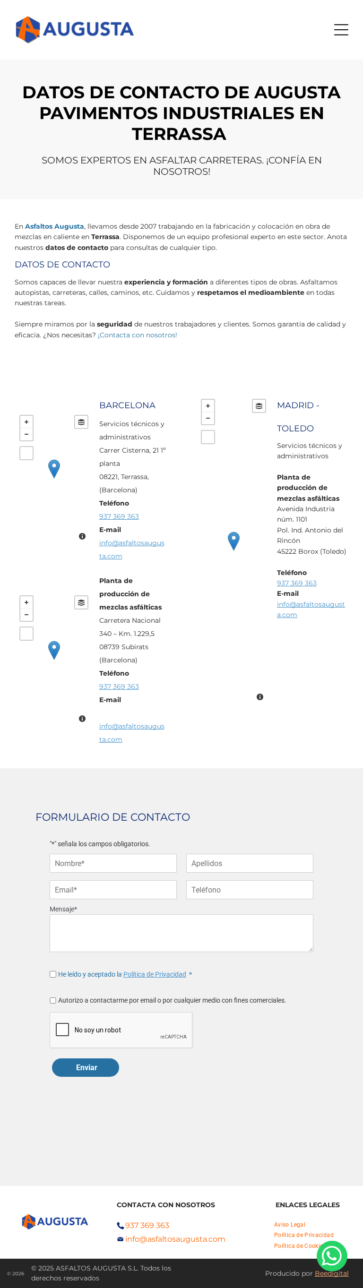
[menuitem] (289, 1224)
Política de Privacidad (154, 974)
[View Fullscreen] (26, 453)
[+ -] (54, 478)
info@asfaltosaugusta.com (175, 1239)
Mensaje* (63, 909)
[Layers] (81, 422)
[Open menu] (341, 30)
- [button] (26, 434)
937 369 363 (119, 516)
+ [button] (26, 422)
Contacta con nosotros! (138, 335)
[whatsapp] (332, 1257)
